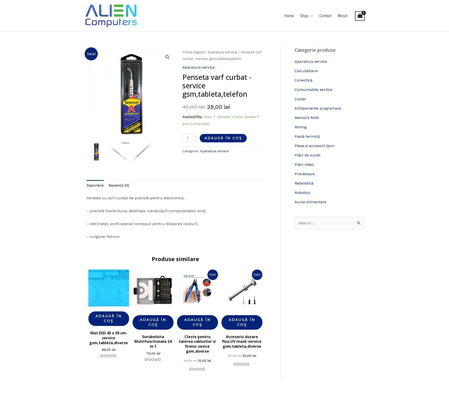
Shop (304, 16)
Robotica (302, 192)
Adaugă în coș (223, 138)
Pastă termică (307, 136)
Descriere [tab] (95, 185)
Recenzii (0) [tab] (119, 185)
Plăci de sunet (307, 155)
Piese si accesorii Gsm (314, 146)
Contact (325, 16)
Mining (301, 127)
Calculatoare (306, 71)
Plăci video (304, 164)
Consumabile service (313, 89)
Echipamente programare (318, 108)
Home (289, 16)
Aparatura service (222, 52)
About (342, 16)
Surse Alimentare (310, 202)
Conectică (303, 80)
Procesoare (305, 174)
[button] (167, 57)
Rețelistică (304, 183)
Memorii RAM (307, 117)
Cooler (300, 99)
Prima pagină (193, 52)
